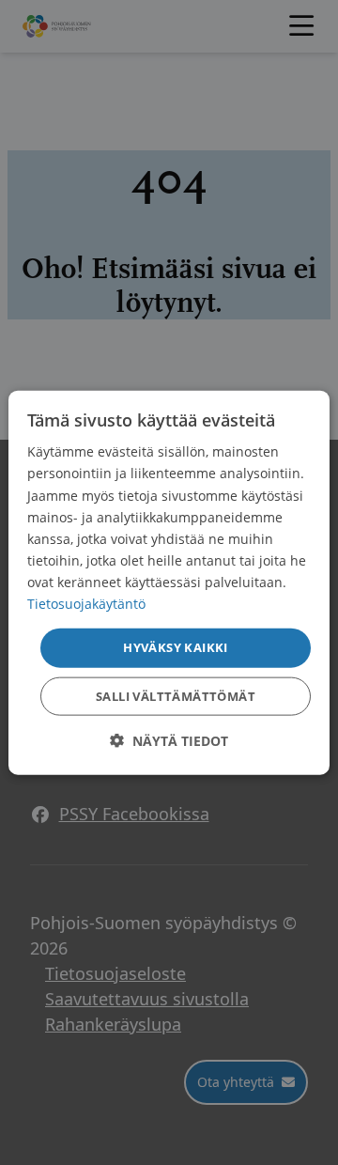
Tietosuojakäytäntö (86, 604)
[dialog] (169, 583)
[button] (169, 740)
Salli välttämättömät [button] (175, 695)
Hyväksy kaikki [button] (175, 647)
